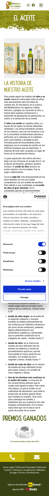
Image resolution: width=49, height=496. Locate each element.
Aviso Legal (8, 467)
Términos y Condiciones (24, 470)
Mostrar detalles (33, 281)
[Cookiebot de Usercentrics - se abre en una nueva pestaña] (34, 197)
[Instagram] (28, 5)
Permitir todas (24, 289)
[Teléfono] (12, 457)
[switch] (42, 253)
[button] (28, 5)
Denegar (25, 297)
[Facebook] (33, 5)
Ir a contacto (36, 457)
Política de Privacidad (25, 467)
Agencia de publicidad (17, 485)
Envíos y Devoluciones (29, 472)
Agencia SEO (18, 489)
